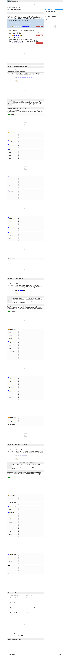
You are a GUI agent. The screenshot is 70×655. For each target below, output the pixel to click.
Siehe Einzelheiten (40, 26)
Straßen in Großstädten (51, 16)
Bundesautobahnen (51, 11)
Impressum (60, 654)
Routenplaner (50, 18)
